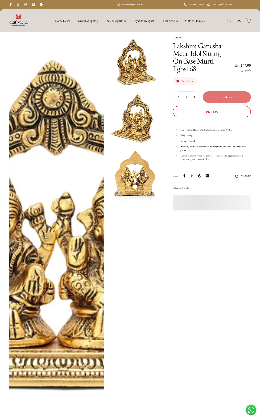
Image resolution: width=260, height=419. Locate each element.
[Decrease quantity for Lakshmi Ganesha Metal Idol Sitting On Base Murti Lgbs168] (177, 97)
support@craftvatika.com (223, 4)
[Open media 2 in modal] (134, 62)
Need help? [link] (246, 175)
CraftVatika (178, 37)
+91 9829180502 (196, 4)
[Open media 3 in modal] (134, 118)
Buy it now (212, 112)
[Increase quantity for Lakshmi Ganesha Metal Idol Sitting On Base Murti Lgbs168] (195, 97)
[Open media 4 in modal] (134, 174)
